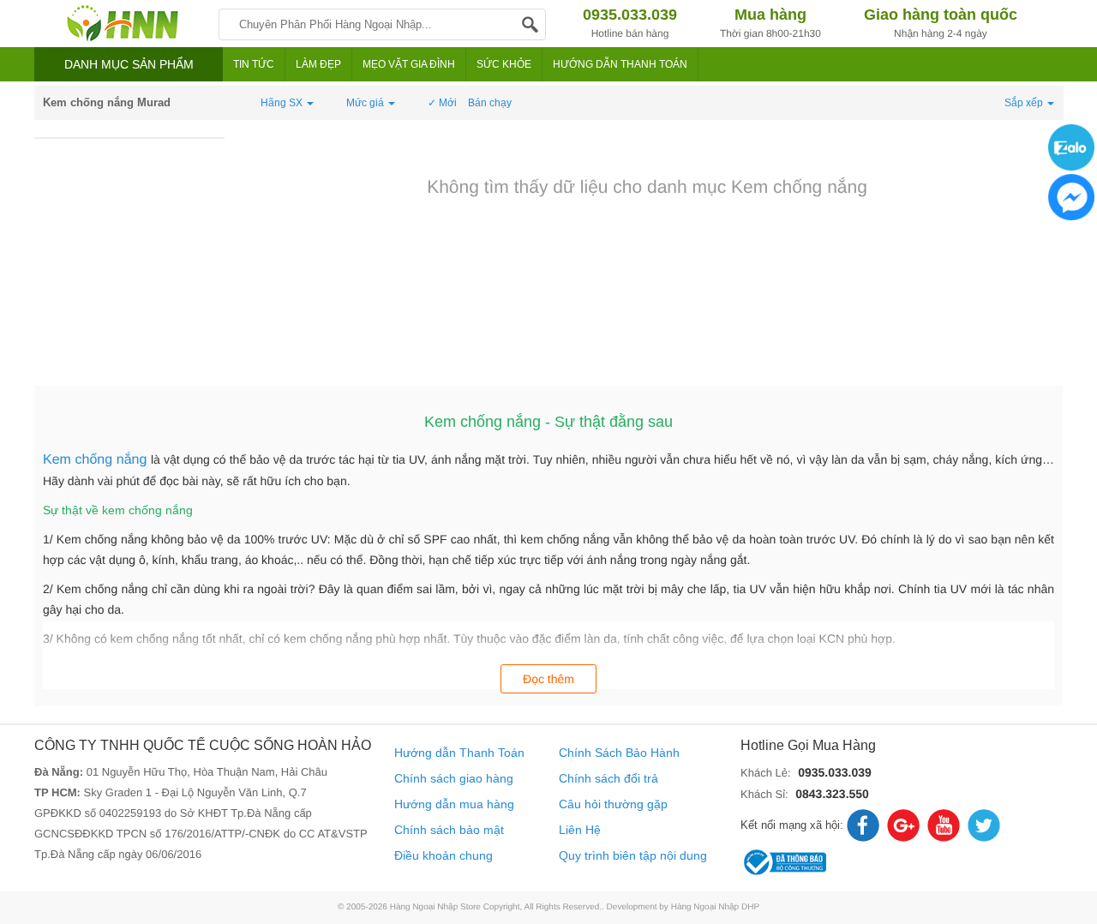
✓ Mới (442, 103)
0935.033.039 (835, 772)
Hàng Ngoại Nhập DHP (715, 907)
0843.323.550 (832, 794)
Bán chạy (490, 103)
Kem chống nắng (97, 460)
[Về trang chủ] (122, 23)
